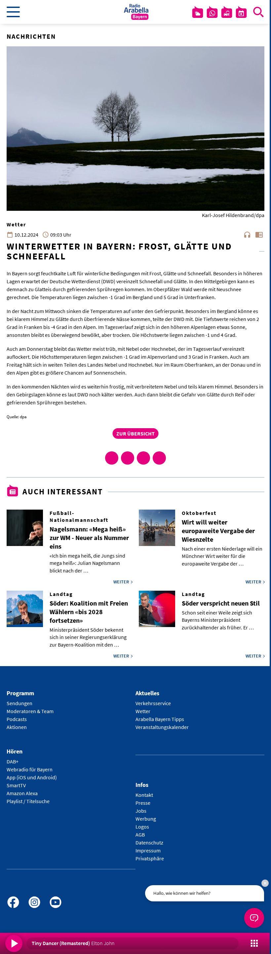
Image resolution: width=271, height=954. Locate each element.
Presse (143, 802)
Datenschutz (149, 842)
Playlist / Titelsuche (28, 801)
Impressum (148, 850)
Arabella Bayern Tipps (160, 719)
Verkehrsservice (153, 703)
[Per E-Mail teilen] (159, 458)
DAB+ (13, 761)
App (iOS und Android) (32, 777)
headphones (247, 235)
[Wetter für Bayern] (198, 13)
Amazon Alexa (22, 793)
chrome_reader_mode (259, 235)
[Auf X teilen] (127, 458)
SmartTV (16, 785)
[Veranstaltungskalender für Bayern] (241, 13)
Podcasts (17, 719)
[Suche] (258, 12)
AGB (140, 834)
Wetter (143, 711)
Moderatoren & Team (30, 711)
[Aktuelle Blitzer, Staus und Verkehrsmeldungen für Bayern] (227, 13)
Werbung (146, 818)
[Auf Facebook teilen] (111, 458)
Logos (142, 826)
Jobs (141, 810)
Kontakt (144, 795)
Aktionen (17, 727)
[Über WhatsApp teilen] (143, 458)
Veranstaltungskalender (162, 727)
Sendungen (19, 703)
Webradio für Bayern (30, 769)
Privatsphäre (150, 858)
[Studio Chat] (212, 13)
